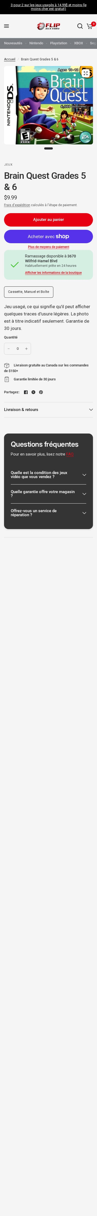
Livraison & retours (21, 409)
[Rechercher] (80, 26)
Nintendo (36, 43)
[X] (33, 392)
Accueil (9, 59)
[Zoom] (86, 73)
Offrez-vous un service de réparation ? (34, 512)
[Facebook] (26, 392)
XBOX (78, 43)
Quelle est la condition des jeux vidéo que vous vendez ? (39, 474)
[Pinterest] (41, 392)
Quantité (11, 337)
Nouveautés (13, 43)
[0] (89, 26)
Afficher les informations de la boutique (53, 272)
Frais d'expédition (17, 205)
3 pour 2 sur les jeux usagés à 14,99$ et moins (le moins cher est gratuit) (48, 7)
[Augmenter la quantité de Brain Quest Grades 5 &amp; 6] (26, 348)
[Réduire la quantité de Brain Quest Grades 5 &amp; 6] (8, 348)
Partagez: (11, 392)
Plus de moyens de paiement (48, 247)
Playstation (58, 43)
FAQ (70, 454)
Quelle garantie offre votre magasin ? (43, 493)
